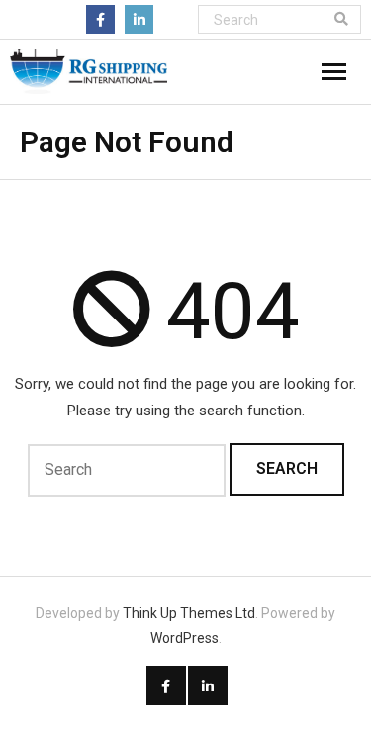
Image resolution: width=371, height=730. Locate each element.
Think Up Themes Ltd (189, 613)
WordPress (184, 638)
